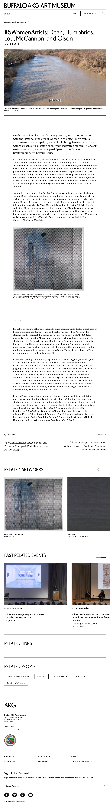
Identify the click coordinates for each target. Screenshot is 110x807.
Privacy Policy (10, 761)
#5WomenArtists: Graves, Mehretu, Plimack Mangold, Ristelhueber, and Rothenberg (26, 446)
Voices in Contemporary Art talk (72, 183)
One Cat (42, 193)
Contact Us (9, 756)
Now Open (8, 722)
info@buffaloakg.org (13, 729)
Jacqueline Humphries (25, 193)
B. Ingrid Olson (20, 396)
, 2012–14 (67, 350)
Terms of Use (44, 761)
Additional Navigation (15, 22)
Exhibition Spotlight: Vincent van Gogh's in (84, 446)
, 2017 (48, 193)
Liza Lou (51, 329)
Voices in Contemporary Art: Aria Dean (24, 614)
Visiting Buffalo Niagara (81, 761)
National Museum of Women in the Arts (48, 138)
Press (73, 756)
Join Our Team (44, 756)
